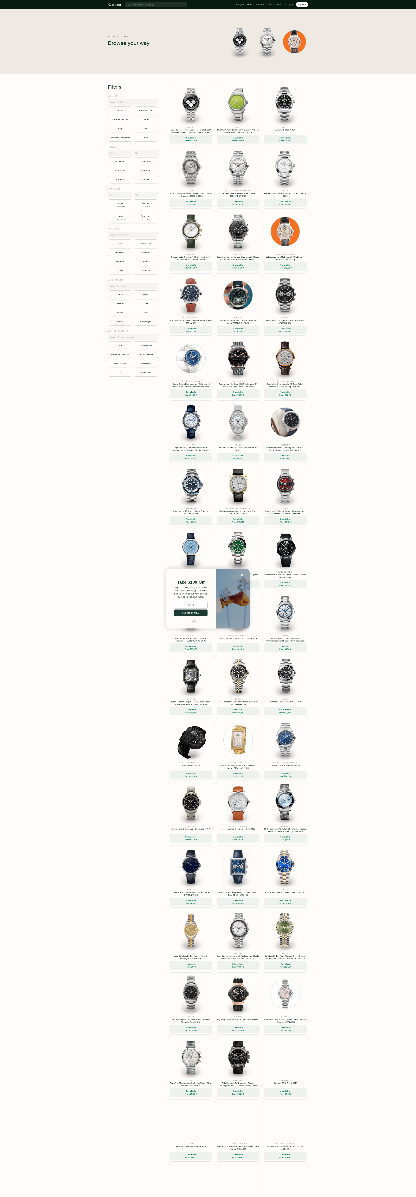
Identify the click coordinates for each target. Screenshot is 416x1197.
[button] (191, 582)
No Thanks (191, 621)
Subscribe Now (190, 612)
